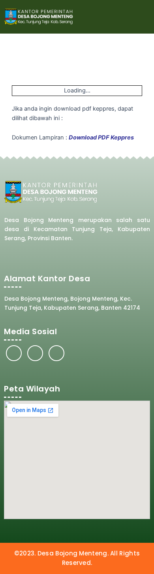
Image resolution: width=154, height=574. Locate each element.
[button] (142, 17)
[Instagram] (35, 353)
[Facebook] (14, 353)
